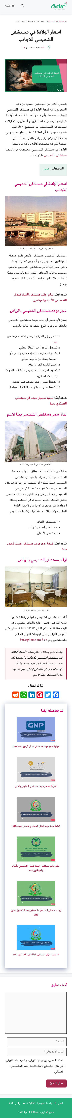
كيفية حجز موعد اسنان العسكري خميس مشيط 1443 (36, 826)
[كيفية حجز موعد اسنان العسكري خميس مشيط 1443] (36, 819)
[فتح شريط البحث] (22, 6)
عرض (46, 168)
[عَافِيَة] (59, 6)
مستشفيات (49, 21)
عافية (65, 21)
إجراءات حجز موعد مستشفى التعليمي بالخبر (36, 786)
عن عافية (13, 1103)
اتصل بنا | (58, 1103)
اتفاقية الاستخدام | (26, 1103)
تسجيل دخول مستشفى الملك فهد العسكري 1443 (36, 954)
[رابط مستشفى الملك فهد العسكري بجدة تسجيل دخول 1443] (36, 903)
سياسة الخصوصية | (44, 1103)
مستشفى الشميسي (55, 155)
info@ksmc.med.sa (33, 640)
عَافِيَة (43, 47)
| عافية (26, 1112)
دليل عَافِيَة (58, 21)
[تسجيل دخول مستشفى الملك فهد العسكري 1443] (36, 947)
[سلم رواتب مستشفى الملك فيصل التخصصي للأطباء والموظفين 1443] (36, 858)
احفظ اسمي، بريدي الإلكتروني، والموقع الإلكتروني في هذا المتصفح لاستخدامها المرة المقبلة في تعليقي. (34, 1066)
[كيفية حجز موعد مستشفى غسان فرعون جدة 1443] (36, 739)
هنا (55, 342)
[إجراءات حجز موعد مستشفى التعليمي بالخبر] (36, 779)
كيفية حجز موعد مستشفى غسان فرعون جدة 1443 (36, 746)
